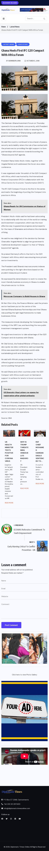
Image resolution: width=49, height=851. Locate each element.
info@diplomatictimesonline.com (17, 808)
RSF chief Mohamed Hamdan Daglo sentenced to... (40, 451)
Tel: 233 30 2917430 (12, 804)
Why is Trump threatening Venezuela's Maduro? (24, 451)
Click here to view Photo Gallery (24, 675)
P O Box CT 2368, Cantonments (16, 800)
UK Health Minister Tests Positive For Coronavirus (9, 451)
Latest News (14, 27)
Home (3, 27)
